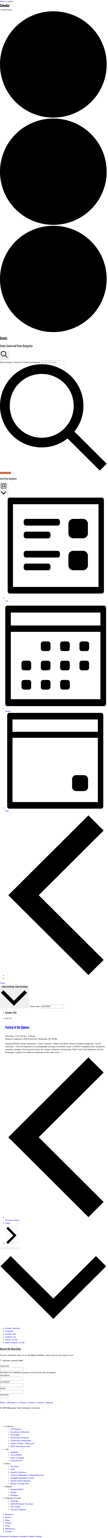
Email (2, 1388)
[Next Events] (6, 978)
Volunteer (14, 1495)
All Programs (16, 1429)
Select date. (35, 1006)
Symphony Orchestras (20, 1432)
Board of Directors (18, 1472)
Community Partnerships (21, 1440)
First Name (5, 1375)
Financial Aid (16, 1461)
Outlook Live (10, 1337)
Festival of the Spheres (17, 1027)
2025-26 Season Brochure (22, 1504)
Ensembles (15, 1435)
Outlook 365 (10, 1334)
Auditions (14, 1452)
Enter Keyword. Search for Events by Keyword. (20, 362)
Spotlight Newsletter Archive (22, 1478)
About (2, 1402)
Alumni (8, 1517)
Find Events (5, 473)
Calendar (14, 1501)
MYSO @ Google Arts (20, 1483)
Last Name (5, 1382)
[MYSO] (14, 7)
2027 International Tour (20, 1446)
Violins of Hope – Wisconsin (22, 1443)
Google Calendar (12, 1328)
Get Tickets (15, 1506)
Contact (31, 1402)
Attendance (12, 1402)
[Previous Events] (56, 975)
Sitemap (49, 1402)
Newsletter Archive (82, 1355)
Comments (4, 1366)
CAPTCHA (4, 1395)
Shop (7, 1526)
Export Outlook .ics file (14, 1342)
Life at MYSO (16, 1455)
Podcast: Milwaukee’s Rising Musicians (27, 1475)
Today (2, 983)
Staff (12, 1469)
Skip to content (6, 1)
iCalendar (9, 1331)
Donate (40, 1402)
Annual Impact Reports (20, 1481)
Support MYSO (17, 1489)
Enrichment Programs (20, 1438)
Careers (22, 1402)
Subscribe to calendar (10, 1248)
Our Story (15, 1466)
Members (9, 1514)
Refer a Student (17, 1458)
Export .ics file (11, 1339)
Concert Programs (18, 1509)
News (7, 1520)
